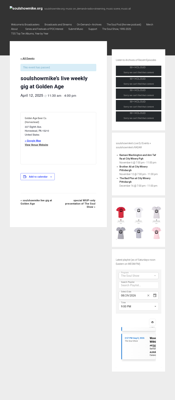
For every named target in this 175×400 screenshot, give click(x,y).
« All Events (28, 58)
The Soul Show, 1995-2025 (116, 29)
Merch (149, 24)
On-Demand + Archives (89, 24)
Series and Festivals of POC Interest (44, 29)
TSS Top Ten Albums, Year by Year (29, 33)
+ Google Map (33, 140)
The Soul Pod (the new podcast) (124, 24)
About (14, 29)
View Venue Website (36, 144)
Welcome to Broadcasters (25, 24)
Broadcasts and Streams (58, 24)
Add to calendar (38, 176)
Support (92, 29)
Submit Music (75, 29)
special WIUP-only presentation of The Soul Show (80, 203)
